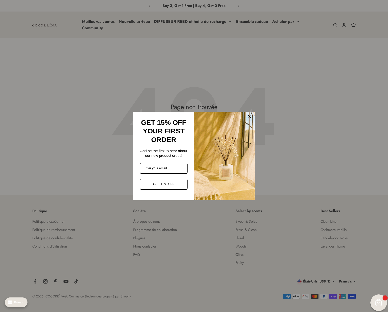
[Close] (250, 116)
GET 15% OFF (163, 184)
